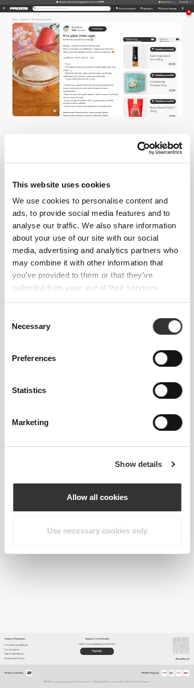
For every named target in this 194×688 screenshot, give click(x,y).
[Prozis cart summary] (182, 8)
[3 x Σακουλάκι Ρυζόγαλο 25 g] (150, 83)
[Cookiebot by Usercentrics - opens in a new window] (138, 148)
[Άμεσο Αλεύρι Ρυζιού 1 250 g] (150, 109)
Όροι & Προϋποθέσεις (14, 653)
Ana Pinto (78, 29)
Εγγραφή (97, 651)
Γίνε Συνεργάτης (12, 649)
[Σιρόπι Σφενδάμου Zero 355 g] (150, 56)
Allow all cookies (97, 497)
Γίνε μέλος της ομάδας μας (16, 645)
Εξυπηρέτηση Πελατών (15, 658)
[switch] (167, 358)
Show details (138, 464)
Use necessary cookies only (97, 530)
